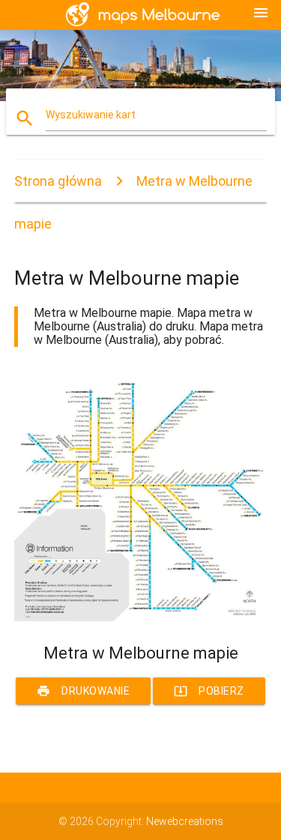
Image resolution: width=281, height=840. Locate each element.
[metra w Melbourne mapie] (141, 617)
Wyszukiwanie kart (91, 115)
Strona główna (58, 181)
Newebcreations (184, 821)
